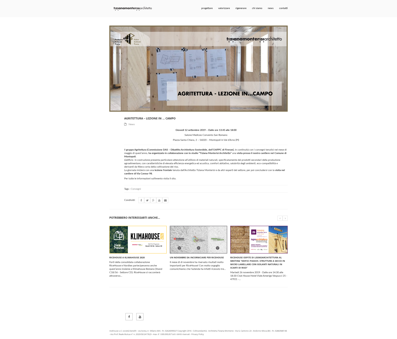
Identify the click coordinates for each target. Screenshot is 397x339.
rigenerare (240, 8)
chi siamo (257, 8)
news (271, 8)
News (132, 124)
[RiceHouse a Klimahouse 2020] (137, 240)
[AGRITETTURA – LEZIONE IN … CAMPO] (198, 68)
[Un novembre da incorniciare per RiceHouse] (197, 240)
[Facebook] (141, 200)
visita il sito (169, 178)
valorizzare (224, 8)
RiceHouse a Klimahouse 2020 (127, 257)
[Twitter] (147, 200)
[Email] (165, 200)
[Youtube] (159, 200)
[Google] (153, 200)
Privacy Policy (197, 334)
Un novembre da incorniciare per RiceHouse (197, 257)
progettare (207, 8)
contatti (283, 8)
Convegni (136, 189)
